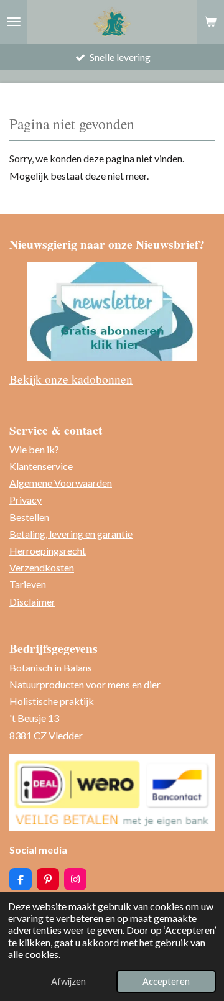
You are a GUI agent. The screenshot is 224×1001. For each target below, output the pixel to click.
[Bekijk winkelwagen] (210, 22)
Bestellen (29, 517)
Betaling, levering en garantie (71, 534)
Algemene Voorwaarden (60, 483)
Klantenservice (41, 466)
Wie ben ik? (34, 449)
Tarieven (27, 584)
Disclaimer (32, 601)
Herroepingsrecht (47, 550)
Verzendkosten (41, 567)
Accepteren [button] (166, 981)
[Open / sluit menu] (13, 22)
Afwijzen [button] (68, 981)
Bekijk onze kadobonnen (71, 379)
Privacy (25, 499)
